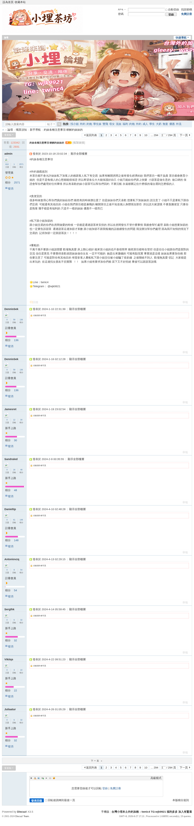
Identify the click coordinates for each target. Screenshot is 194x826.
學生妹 (97, 123)
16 (14, 470)
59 (14, 320)
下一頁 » (97, 761)
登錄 (105, 788)
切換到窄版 (190, 2)
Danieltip (10, 509)
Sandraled (11, 459)
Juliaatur (10, 709)
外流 (178, 123)
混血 (118, 123)
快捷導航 (181, 37)
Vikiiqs (8, 659)
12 (14, 420)
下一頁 (184, 135)
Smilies (53, 778)
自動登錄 (173, 9)
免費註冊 (186, 13)
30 (21, 420)
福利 (125, 123)
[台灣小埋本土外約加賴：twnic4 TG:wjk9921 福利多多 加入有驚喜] (42, 31)
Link (42, 778)
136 (21, 320)
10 (145, 135)
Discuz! (22, 811)
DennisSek (11, 309)
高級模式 (156, 778)
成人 (145, 123)
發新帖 (8, 135)
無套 (165, 123)
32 (21, 620)
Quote (46, 778)
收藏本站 (20, 2)
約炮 (89, 123)
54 (21, 570)
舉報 (185, 302)
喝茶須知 (21, 129)
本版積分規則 (180, 800)
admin (8, 153)
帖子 (50, 124)
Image (38, 778)
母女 (112, 123)
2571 (21, 164)
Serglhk (9, 609)
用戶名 (120, 9)
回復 (35, 302)
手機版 (105, 811)
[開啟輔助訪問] (188, 2)
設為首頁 (8, 2)
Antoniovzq (11, 559)
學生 (152, 123)
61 (14, 520)
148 (21, 520)
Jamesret (10, 409)
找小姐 (74, 123)
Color (35, 778)
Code (50, 778)
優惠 (172, 123)
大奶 (158, 123)
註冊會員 (10, 328)
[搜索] (59, 124)
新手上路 (10, 428)
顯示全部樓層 (79, 153)
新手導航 (35, 129)
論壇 (6, 37)
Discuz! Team (22, 816)
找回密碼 (186, 9)
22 (21, 670)
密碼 (121, 13)
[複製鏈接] (79, 142)
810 (7, 164)
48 (21, 470)
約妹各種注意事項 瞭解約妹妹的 (63, 129)
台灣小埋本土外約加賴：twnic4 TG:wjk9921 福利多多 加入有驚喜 (3, 130)
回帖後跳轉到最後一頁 (61, 800)
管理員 (9, 172)
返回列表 (91, 135)
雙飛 (105, 123)
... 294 (154, 135)
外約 (82, 123)
